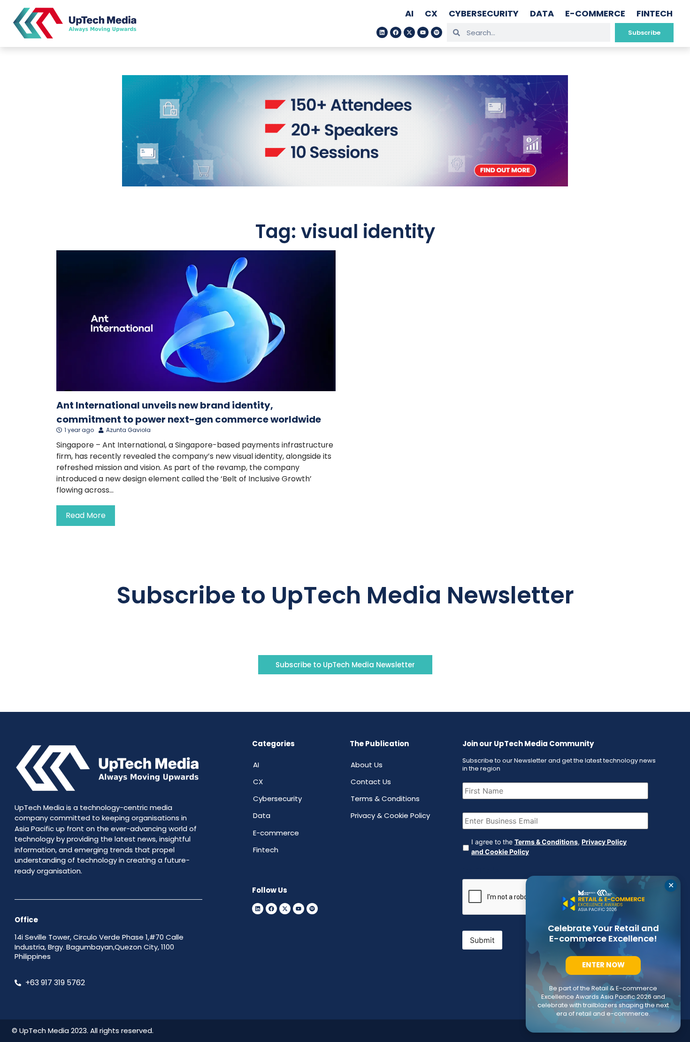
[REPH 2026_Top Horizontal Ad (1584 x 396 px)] (345, 183)
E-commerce (595, 13)
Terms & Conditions (385, 798)
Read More (86, 515)
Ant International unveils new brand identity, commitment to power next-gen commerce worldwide (188, 412)
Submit (482, 940)
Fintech (654, 13)
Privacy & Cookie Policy (390, 815)
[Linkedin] (382, 32)
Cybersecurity (484, 13)
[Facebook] (395, 32)
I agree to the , (549, 847)
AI (409, 13)
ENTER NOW (603, 965)
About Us (367, 765)
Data (542, 13)
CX (431, 13)
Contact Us (371, 782)
